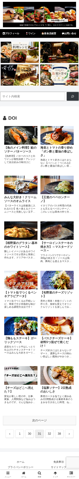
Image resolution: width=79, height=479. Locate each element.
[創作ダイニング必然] (20, 75)
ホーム (20, 461)
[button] (71, 445)
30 (29, 433)
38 (59, 433)
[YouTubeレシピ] (59, 52)
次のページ (39, 420)
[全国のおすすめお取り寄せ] (59, 75)
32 (49, 433)
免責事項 (58, 461)
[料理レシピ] (20, 52)
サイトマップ (58, 467)
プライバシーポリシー (20, 467)
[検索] (73, 96)
